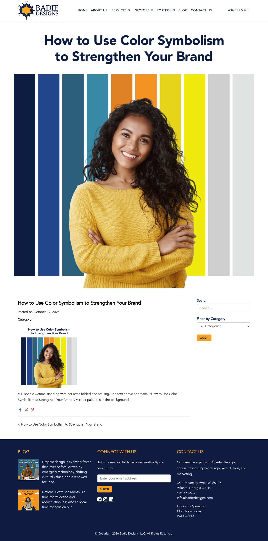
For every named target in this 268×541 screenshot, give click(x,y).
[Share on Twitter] (26, 409)
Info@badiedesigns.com (195, 498)
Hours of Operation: (191, 506)
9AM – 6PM (185, 516)
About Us (99, 10)
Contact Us (201, 10)
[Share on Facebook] (20, 409)
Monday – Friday (189, 511)
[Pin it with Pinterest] (32, 409)
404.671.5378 (238, 10)
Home (83, 10)
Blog (183, 10)
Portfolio (166, 10)
